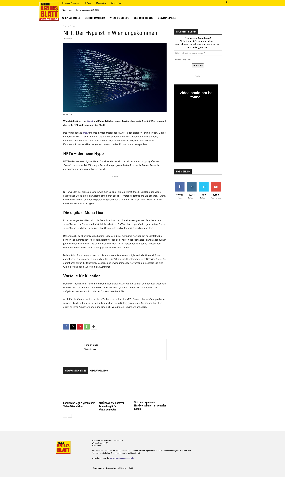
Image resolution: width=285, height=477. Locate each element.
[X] (73, 327)
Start (65, 26)
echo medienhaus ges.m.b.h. (122, 458)
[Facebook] (66, 327)
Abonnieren (215, 183)
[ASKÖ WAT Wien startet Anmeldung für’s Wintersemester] (115, 389)
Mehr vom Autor (99, 370)
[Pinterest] (80, 327)
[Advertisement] (115, 182)
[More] (94, 327)
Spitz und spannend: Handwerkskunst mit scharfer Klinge (150, 405)
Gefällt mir (179, 183)
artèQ (86, 132)
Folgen (191, 183)
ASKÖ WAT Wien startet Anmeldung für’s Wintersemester (111, 406)
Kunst (90, 121)
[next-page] (70, 416)
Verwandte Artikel (75, 370)
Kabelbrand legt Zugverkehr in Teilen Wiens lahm (79, 404)
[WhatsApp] (87, 327)
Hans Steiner (91, 344)
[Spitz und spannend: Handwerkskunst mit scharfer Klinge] (150, 389)
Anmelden (198, 65)
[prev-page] (65, 416)
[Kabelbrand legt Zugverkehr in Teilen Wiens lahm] (79, 389)
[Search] (227, 2)
